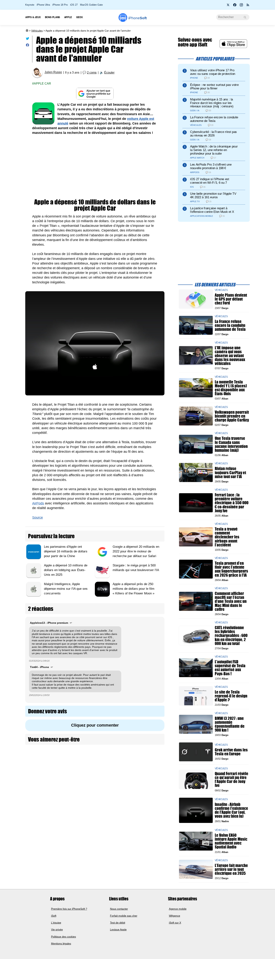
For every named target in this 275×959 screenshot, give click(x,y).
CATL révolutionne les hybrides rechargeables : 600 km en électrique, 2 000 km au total (231, 635)
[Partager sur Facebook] (27, 45)
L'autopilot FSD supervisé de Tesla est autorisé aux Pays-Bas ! (230, 668)
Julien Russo (53, 72)
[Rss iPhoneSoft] (248, 6)
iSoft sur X (175, 922)
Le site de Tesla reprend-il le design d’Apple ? (231, 696)
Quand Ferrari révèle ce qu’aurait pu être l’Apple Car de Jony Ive (231, 779)
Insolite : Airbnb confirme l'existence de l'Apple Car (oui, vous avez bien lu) (231, 810)
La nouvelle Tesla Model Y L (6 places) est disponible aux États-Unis (231, 388)
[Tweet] (27, 39)
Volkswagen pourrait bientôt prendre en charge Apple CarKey (232, 416)
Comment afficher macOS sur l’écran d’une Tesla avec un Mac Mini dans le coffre (231, 601)
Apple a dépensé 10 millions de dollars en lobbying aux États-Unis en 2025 (65, 570)
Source (37, 517)
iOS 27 (74, 4)
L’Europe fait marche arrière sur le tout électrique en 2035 (231, 869)
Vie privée (57, 929)
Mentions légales (61, 943)
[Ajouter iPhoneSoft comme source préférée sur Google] (94, 94)
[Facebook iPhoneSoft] (235, 6)
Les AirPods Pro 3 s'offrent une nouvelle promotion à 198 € (210, 166)
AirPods (38, 503)
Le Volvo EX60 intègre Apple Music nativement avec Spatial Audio (231, 841)
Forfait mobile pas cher (123, 915)
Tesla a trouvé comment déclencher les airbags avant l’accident (227, 537)
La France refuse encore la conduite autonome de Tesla (214, 119)
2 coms (92, 72)
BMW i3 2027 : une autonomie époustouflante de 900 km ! (230, 724)
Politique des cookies (63, 936)
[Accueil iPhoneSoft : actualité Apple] (26, 30)
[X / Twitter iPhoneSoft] (228, 6)
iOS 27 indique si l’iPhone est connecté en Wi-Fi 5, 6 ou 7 (209, 180)
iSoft (53, 915)
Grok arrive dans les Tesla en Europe (231, 752)
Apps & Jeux (33, 17)
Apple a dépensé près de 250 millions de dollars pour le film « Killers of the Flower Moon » (133, 588)
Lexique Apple (118, 929)
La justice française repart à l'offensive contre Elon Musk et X (212, 210)
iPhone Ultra (43, 4)
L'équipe (56, 922)
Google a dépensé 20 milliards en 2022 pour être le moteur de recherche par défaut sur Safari (136, 551)
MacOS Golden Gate (91, 4)
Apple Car (42, 83)
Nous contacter (119, 908)
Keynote (29, 4)
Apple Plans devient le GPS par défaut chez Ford (231, 299)
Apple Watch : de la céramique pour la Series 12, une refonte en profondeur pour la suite (214, 150)
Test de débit (117, 922)
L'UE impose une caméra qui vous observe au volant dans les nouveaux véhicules (230, 355)
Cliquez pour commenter (95, 725)
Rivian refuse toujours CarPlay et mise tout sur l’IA (230, 472)
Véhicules (37, 30)
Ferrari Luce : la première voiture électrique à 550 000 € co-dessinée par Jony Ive (231, 503)
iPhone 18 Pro (60, 4)
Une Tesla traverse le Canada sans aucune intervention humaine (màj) (231, 444)
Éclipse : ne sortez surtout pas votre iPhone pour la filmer (214, 86)
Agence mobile (178, 908)
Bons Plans (52, 17)
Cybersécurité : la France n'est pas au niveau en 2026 (213, 133)
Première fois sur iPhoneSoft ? (69, 908)
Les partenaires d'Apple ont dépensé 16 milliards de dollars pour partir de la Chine (65, 551)
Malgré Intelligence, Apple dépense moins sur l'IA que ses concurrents (66, 588)
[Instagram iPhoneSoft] (241, 6)
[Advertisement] (94, 167)
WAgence (174, 915)
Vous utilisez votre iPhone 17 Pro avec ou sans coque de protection (212, 72)
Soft (137, 18)
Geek (79, 17)
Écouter (109, 72)
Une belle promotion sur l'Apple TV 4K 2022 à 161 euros (213, 195)
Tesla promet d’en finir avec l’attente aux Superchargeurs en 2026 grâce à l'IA (231, 569)
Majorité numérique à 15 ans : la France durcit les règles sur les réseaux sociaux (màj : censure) (211, 103)
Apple (68, 17)
